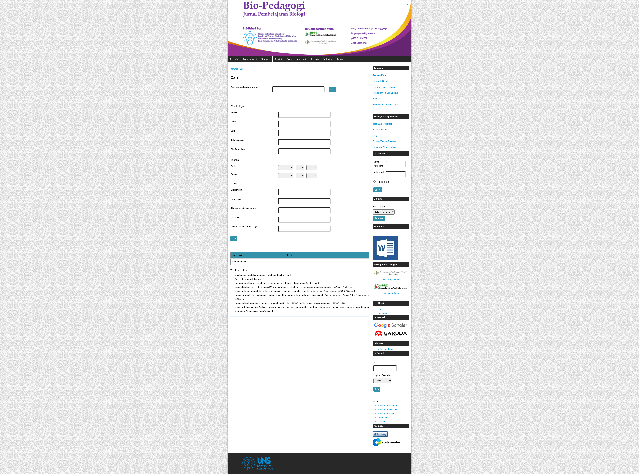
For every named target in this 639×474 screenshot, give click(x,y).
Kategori (265, 59)
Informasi (301, 59)
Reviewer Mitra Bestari (384, 87)
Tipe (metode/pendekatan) (243, 208)
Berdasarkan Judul (386, 413)
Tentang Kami (250, 59)
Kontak (376, 98)
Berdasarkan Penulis (387, 409)
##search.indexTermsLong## (245, 226)
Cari (242, 69)
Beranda (234, 59)
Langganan (382, 313)
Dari (233, 166)
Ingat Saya (384, 182)
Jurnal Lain (382, 417)
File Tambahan (238, 149)
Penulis (234, 112)
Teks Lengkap (237, 140)
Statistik (315, 59)
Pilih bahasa (379, 206)
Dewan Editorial (380, 81)
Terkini (278, 59)
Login (405, 4)
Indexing (327, 59)
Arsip (289, 59)
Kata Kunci (236, 199)
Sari (233, 131)
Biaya (375, 135)
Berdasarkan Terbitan (387, 405)
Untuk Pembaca (385, 349)
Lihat (379, 309)
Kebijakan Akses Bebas (384, 147)
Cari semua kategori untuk (244, 87)
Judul (233, 122)
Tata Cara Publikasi (382, 124)
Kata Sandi (378, 172)
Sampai (234, 174)
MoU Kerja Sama (391, 279)
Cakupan (235, 217)
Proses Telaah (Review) (384, 141)
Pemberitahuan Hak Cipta (385, 104)
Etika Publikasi (380, 129)
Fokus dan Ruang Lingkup (385, 93)
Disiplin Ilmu (236, 190)
